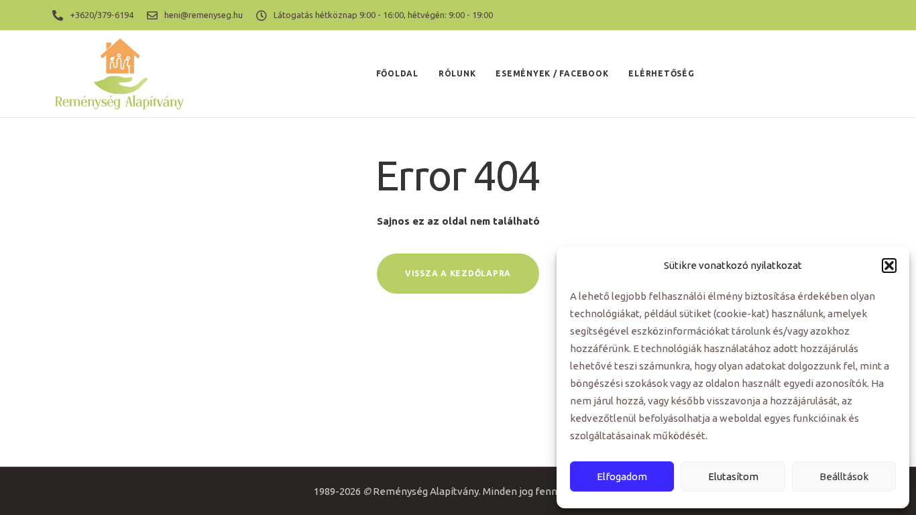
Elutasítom (733, 476)
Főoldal (397, 73)
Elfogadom (622, 476)
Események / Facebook (552, 73)
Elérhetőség (661, 73)
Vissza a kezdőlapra (458, 273)
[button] (889, 265)
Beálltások (843, 476)
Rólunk (457, 73)
